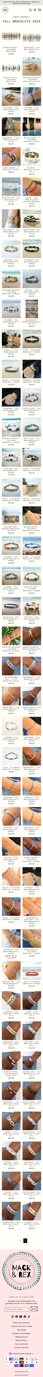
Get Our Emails (21, 1344)
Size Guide (21, 1330)
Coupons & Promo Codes (21, 1326)
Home (15, 17)
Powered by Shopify (21, 1375)
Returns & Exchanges (21, 1333)
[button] (34, 1309)
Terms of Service (21, 1347)
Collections (24, 17)
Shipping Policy (21, 1337)
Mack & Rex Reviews (21, 1323)
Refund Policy (21, 1340)
